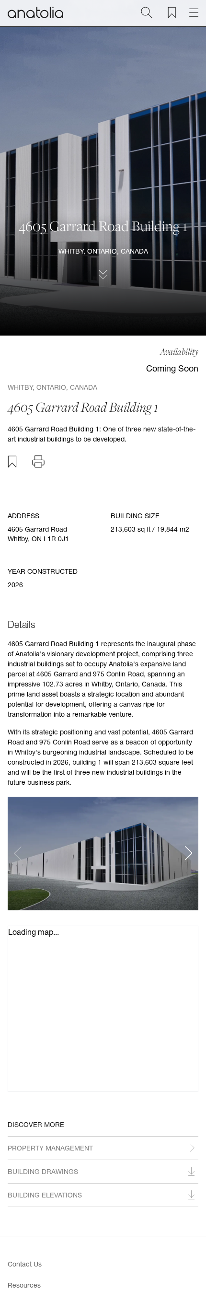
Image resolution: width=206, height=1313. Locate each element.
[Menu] (193, 12)
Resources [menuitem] (24, 1285)
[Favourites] (172, 12)
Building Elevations (45, 1195)
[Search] (146, 12)
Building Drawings (43, 1171)
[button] (188, 853)
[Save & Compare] (12, 461)
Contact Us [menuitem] (25, 1264)
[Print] (38, 461)
